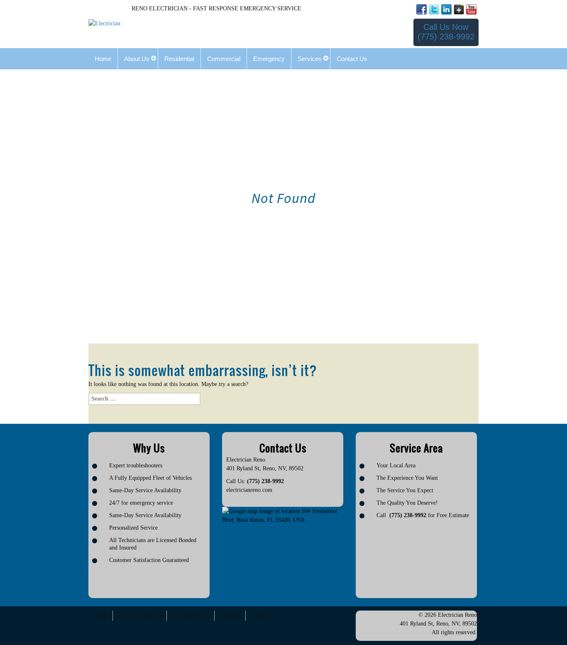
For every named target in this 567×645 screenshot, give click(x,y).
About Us (264, 615)
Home (100, 615)
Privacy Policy (191, 615)
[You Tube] (471, 9)
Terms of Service (140, 615)
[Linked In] (446, 9)
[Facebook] (421, 9)
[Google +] (459, 9)
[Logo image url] (104, 23)
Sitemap (230, 615)
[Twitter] (434, 9)
